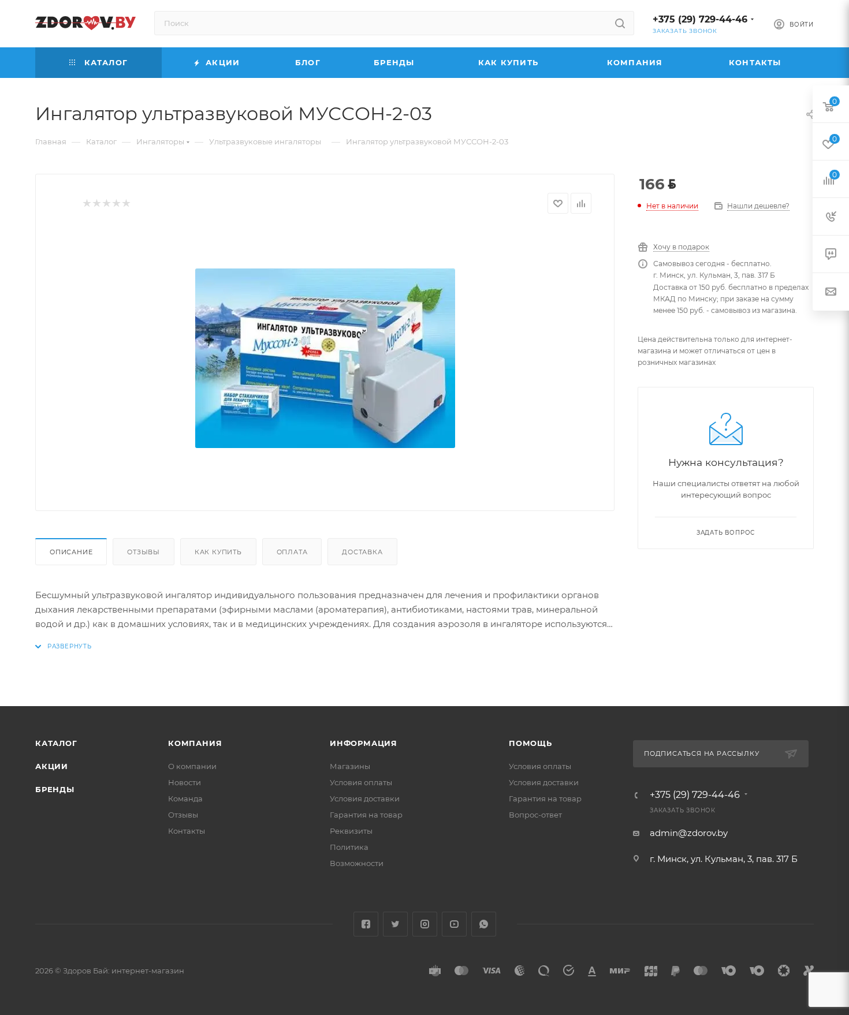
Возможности (356, 863)
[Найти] (620, 23)
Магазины (350, 766)
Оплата (292, 552)
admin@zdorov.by (689, 832)
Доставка (362, 552)
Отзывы (143, 552)
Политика (349, 847)
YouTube (454, 924)
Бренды (55, 789)
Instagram (424, 924)
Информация (363, 743)
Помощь (530, 743)
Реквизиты (351, 830)
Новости (184, 782)
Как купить (218, 552)
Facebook (365, 924)
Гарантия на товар (366, 814)
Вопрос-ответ (535, 814)
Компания (195, 743)
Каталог (56, 743)
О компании (192, 766)
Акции (51, 766)
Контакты (186, 830)
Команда (185, 798)
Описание (71, 552)
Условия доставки (365, 798)
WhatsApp (483, 924)
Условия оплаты (361, 782)
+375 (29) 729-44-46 (700, 19)
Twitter (395, 924)
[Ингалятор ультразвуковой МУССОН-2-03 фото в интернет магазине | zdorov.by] (325, 358)
